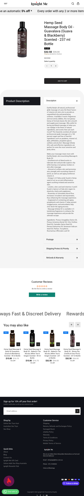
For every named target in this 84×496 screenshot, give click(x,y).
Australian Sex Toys (11, 426)
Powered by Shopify (51, 492)
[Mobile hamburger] (6, 3)
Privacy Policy (48, 441)
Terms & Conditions (50, 438)
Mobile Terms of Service (52, 443)
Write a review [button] (42, 295)
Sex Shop (7, 429)
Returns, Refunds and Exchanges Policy (57, 426)
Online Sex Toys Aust (11, 423)
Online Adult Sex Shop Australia (15, 463)
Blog (5, 455)
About (6, 452)
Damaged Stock (49, 429)
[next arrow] (77, 324)
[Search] (72, 3)
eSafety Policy (48, 432)
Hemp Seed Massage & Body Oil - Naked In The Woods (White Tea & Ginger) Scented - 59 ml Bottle (32, 353)
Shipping (46, 54)
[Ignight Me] (39, 3)
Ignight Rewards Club (11, 466)
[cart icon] (78, 3)
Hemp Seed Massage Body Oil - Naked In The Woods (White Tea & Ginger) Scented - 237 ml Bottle (52, 353)
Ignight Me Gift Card (11, 461)
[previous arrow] (71, 324)
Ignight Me (41, 492)
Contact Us (8, 458)
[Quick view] (18, 344)
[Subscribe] (77, 411)
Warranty (46, 435)
